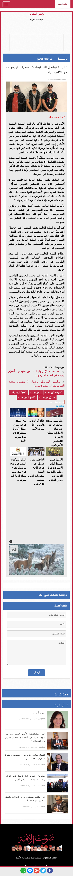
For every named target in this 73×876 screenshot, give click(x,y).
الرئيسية (63, 58)
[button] (10, 541)
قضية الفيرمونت (53, 392)
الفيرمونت (35, 392)
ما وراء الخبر (44, 58)
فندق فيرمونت (47, 397)
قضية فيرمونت (18, 392)
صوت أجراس (38, 712)
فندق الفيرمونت (26, 397)
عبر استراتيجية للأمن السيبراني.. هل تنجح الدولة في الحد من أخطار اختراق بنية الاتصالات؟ (25, 737)
